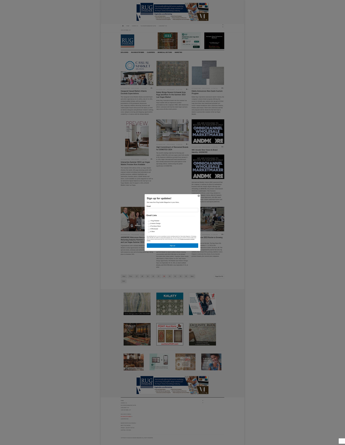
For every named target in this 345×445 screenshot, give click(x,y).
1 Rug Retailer (154, 221)
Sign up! (172, 246)
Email (149, 206)
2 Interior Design (155, 223)
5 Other (152, 231)
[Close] (199, 196)
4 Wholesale (154, 229)
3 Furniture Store (155, 226)
